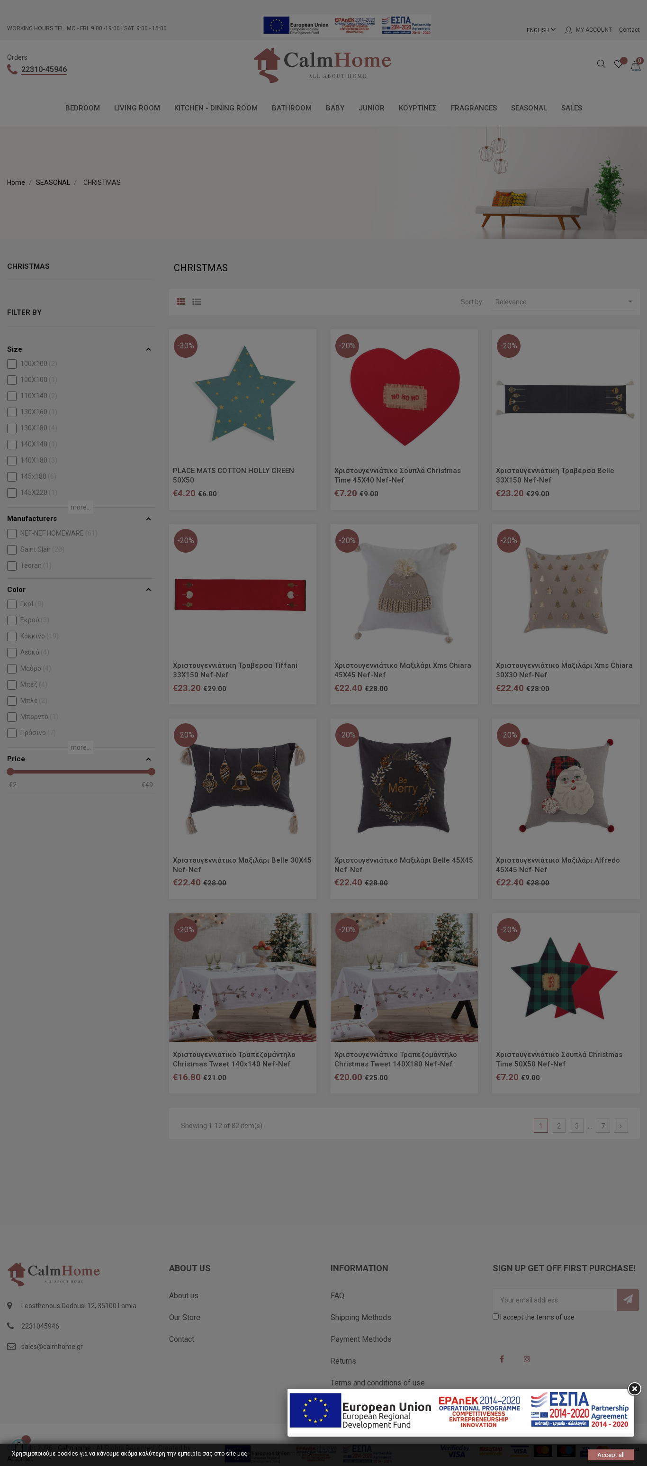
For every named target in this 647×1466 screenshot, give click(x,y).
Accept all (611, 1454)
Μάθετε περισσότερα (279, 1453)
